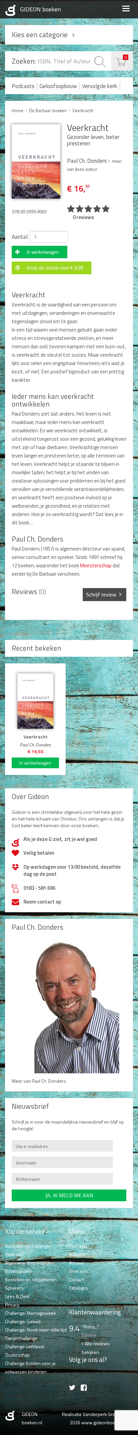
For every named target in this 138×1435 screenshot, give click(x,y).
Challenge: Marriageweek (30, 1312)
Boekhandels (18, 1271)
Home (17, 110)
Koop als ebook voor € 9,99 (55, 268)
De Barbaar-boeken (48, 110)
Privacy (12, 1304)
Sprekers (14, 1287)
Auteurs (76, 1254)
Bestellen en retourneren (31, 1279)
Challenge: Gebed (23, 1321)
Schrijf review (101, 594)
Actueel (76, 1262)
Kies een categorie (40, 34)
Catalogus (78, 1287)
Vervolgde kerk (99, 86)
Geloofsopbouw (58, 86)
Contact (76, 1279)
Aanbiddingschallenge (27, 1245)
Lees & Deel (17, 1296)
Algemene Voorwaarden (29, 1262)
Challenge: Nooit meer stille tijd (36, 1329)
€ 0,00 (126, 57)
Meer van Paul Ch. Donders (39, 1080)
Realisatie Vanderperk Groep (91, 1414)
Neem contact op (42, 902)
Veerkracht (82, 110)
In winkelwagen (43, 252)
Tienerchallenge (21, 1338)
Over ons (14, 1254)
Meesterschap (96, 565)
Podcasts (23, 86)
